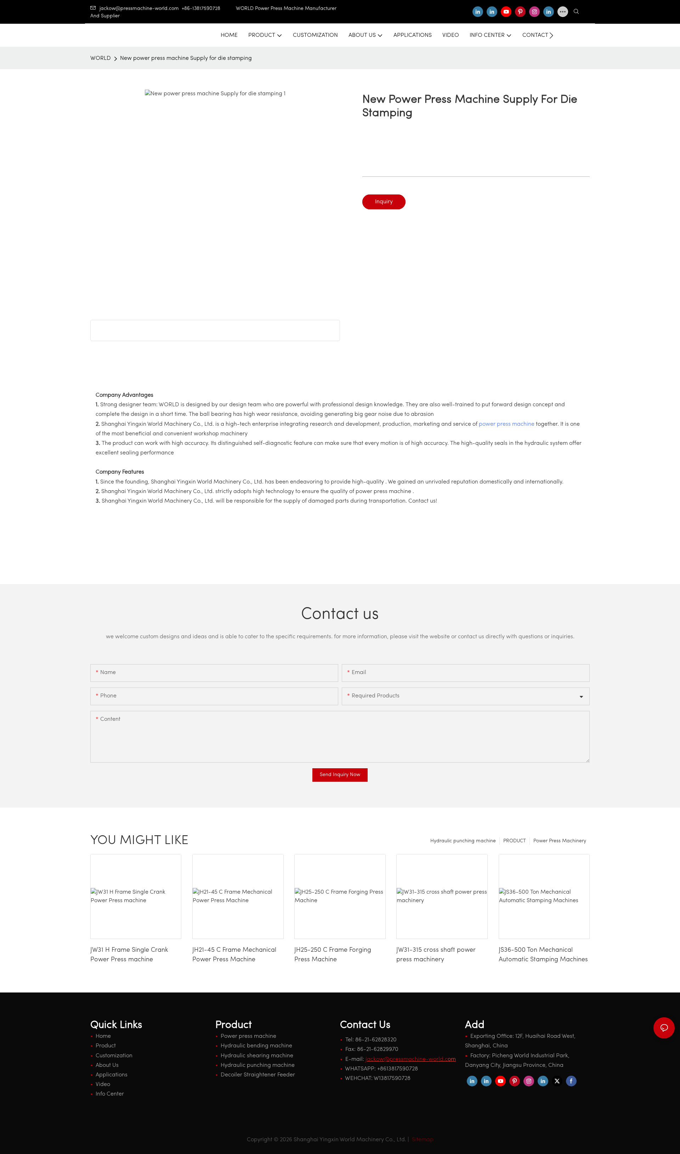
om (411, 1059)
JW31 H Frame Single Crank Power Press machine (129, 955)
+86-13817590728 (209, 8)
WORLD (100, 58)
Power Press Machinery (559, 841)
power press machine (506, 424)
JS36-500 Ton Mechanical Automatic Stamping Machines (543, 955)
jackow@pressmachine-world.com (139, 8)
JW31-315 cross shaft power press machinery (436, 955)
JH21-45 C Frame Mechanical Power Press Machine (234, 955)
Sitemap (422, 1140)
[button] (551, 35)
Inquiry (384, 202)
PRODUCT (514, 841)
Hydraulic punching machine (463, 841)
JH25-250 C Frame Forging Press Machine (332, 955)
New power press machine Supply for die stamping (186, 58)
